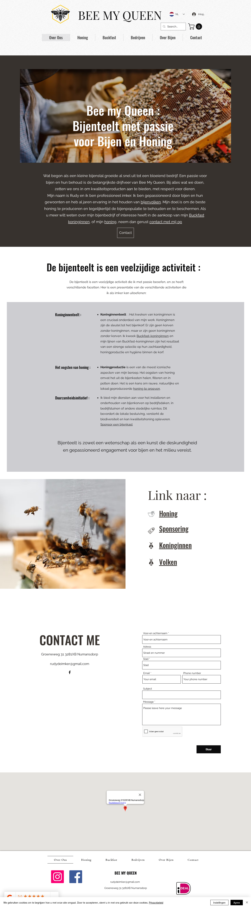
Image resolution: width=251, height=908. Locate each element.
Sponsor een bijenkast (116, 424)
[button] (196, 26)
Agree (236, 902)
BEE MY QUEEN (120, 15)
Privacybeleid (156, 902)
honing (110, 221)
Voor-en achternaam (155, 633)
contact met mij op (165, 221)
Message (148, 702)
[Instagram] (57, 876)
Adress (147, 647)
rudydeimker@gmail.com (69, 664)
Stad (145, 659)
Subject (147, 688)
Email (146, 673)
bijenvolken (151, 202)
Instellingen (219, 902)
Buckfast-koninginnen (153, 336)
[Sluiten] (247, 902)
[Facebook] (69, 672)
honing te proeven (146, 388)
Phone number (192, 673)
